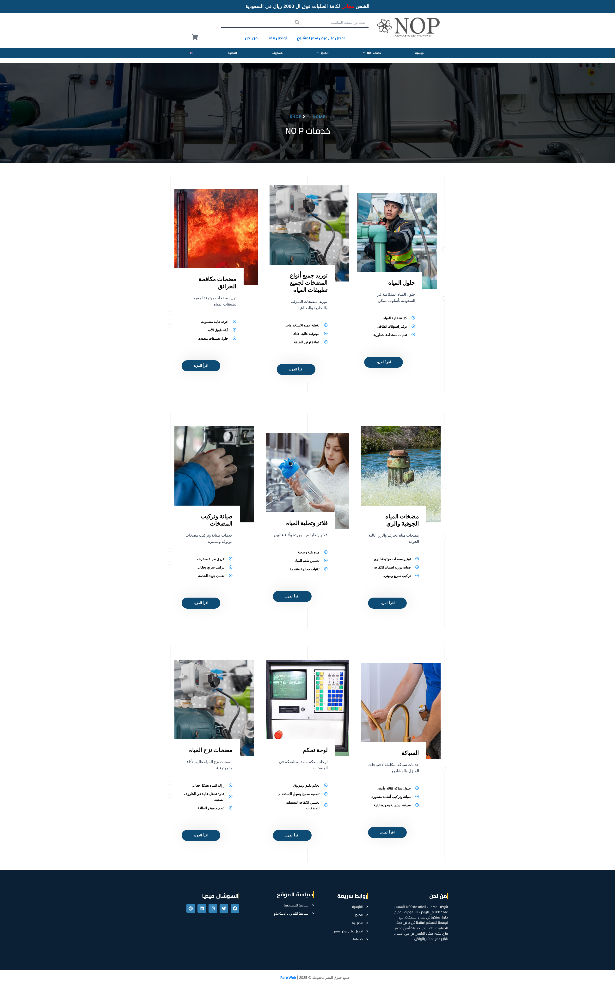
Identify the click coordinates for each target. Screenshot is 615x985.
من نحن (251, 38)
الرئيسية (420, 52)
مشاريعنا (277, 52)
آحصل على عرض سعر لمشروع (321, 38)
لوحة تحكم (315, 750)
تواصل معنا (277, 38)
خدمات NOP (374, 52)
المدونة (232, 52)
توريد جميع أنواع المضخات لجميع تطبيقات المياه (309, 282)
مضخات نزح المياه (211, 750)
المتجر (325, 52)
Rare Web (288, 977)
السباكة (410, 753)
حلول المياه (401, 283)
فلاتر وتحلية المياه (307, 523)
